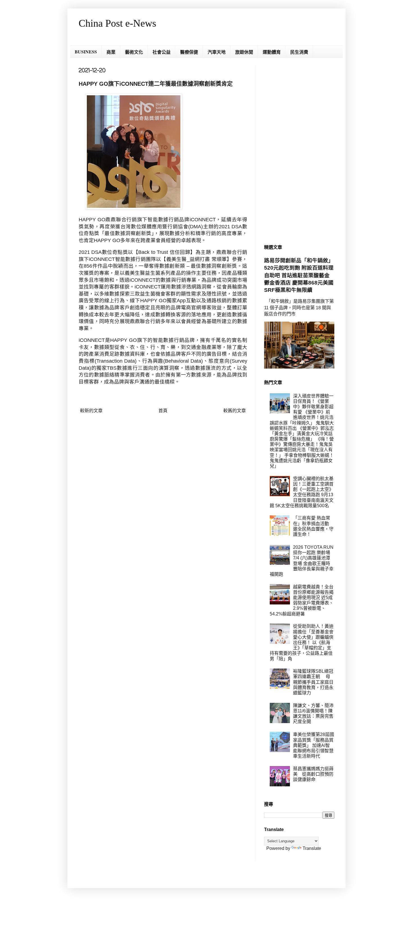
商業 (110, 52)
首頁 (162, 410)
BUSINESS (86, 51)
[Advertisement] (299, 150)
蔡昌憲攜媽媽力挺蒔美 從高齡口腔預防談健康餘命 (313, 774)
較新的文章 (91, 410)
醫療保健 (189, 52)
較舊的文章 (234, 410)
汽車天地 (217, 52)
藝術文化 (134, 52)
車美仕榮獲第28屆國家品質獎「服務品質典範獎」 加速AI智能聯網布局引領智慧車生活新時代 (313, 745)
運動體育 (272, 52)
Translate (312, 848)
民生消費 (299, 52)
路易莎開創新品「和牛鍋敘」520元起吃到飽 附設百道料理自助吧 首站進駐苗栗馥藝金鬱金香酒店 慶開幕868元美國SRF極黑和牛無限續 (298, 275)
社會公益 (162, 52)
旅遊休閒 (244, 52)
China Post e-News (117, 23)
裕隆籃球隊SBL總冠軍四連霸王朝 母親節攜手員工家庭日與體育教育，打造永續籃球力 (313, 682)
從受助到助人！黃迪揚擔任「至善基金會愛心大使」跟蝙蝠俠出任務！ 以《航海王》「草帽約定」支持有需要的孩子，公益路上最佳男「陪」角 (301, 642)
